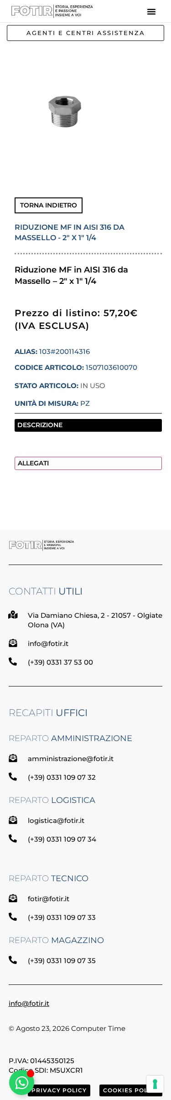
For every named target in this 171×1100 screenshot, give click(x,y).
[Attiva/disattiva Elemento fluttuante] (21, 1082)
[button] (151, 11)
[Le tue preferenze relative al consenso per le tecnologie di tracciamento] (155, 1084)
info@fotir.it (29, 1003)
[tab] (88, 425)
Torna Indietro (48, 205)
